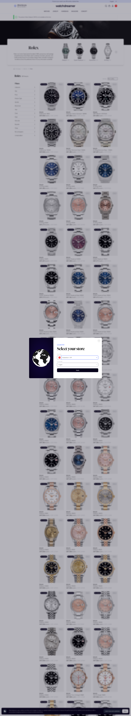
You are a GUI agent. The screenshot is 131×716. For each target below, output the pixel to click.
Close (99, 340)
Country (59, 354)
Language (59, 361)
